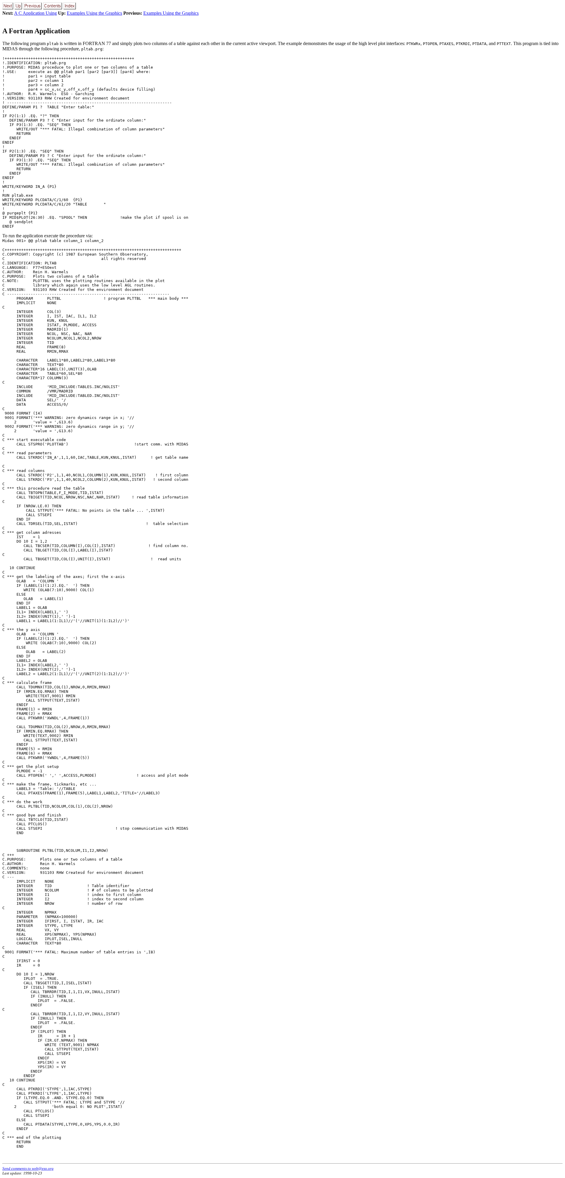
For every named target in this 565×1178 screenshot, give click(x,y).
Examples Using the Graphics (94, 13)
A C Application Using (35, 13)
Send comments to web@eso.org (28, 1168)
